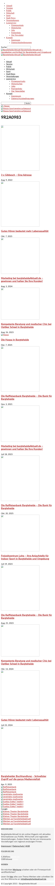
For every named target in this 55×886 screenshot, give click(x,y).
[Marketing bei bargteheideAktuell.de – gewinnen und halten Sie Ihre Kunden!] (20, 273)
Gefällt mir (15, 857)
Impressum (15, 40)
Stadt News (10, 18)
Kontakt (9, 37)
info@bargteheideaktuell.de (33, 879)
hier (11, 877)
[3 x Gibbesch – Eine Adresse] (20, 170)
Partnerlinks (16, 33)
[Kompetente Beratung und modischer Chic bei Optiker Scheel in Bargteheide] (20, 319)
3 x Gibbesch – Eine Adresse (16, 175)
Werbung (17, 870)
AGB (27, 846)
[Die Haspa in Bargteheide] (5, 335)
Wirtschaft (10, 13)
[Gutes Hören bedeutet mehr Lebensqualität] (20, 226)
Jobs (13, 30)
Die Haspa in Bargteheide (15, 340)
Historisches (16, 28)
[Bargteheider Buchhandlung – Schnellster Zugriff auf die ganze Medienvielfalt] (20, 771)
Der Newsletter (17, 35)
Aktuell (9, 6)
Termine (9, 8)
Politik (8, 10)
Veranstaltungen (12, 20)
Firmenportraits (17, 25)
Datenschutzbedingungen (21, 42)
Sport (8, 15)
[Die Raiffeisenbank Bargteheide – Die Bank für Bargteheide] (20, 391)
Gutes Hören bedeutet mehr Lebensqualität (24, 231)
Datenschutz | (19, 846)
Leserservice (11, 23)
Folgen (15, 859)
